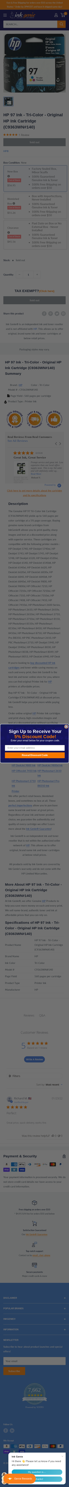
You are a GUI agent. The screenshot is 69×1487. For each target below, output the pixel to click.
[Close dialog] (66, 726)
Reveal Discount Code (35, 755)
